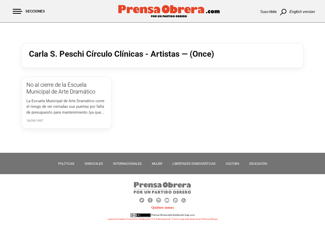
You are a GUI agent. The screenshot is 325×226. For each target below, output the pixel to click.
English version (302, 11)
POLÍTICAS (66, 163)
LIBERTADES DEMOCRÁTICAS (194, 163)
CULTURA (232, 163)
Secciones (35, 11)
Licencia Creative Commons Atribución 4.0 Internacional (139, 219)
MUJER (157, 163)
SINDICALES (94, 163)
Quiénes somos (162, 207)
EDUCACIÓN (258, 163)
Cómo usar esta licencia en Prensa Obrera (194, 219)
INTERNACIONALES (127, 163)
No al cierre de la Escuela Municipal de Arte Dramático (60, 88)
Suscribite (268, 11)
